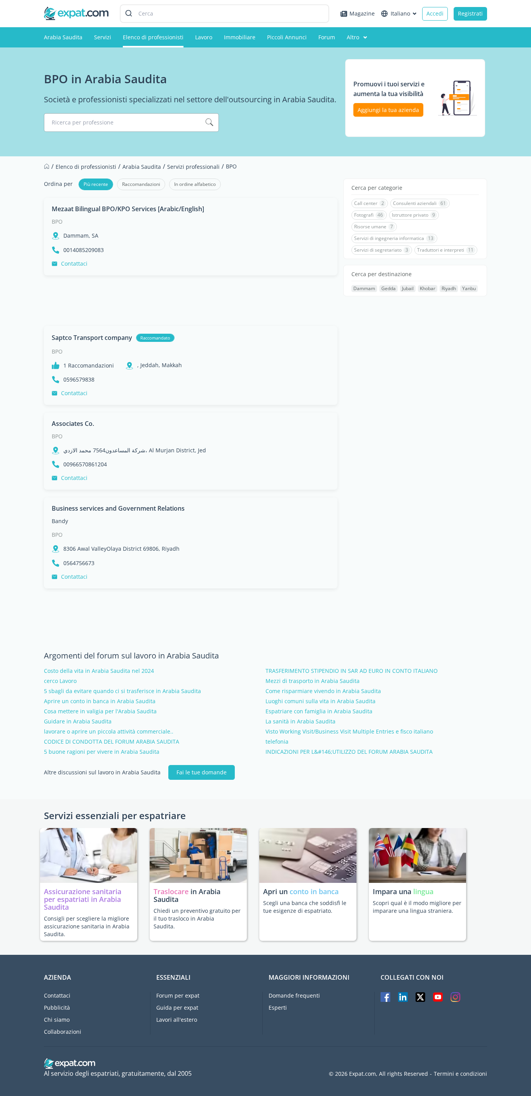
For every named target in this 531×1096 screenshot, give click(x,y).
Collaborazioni (62, 1031)
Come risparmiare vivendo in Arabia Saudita (323, 691)
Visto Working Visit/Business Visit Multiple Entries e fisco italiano (349, 731)
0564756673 (78, 563)
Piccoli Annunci (287, 37)
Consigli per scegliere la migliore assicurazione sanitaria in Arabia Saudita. (86, 926)
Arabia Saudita (63, 37)
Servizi (102, 37)
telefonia (277, 741)
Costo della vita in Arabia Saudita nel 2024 (99, 671)
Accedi (435, 13)
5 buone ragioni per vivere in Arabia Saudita (101, 752)
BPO (57, 221)
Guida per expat (177, 1007)
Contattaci (74, 263)
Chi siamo (57, 1019)
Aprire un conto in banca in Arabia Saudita (99, 701)
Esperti (278, 1007)
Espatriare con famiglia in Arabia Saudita (319, 711)
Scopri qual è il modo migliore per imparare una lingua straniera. (417, 906)
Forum (326, 37)
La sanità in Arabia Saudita (300, 721)
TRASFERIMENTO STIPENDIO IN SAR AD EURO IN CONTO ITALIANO (352, 671)
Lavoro (203, 37)
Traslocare (172, 891)
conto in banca (314, 891)
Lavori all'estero (176, 1019)
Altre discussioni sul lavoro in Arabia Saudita (102, 772)
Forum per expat (177, 995)
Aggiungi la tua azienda (388, 110)
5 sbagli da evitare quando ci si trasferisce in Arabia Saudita (122, 691)
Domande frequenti (294, 995)
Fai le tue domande (201, 772)
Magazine (362, 13)
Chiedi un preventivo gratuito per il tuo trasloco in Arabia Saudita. (197, 918)
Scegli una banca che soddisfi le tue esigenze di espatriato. (304, 906)
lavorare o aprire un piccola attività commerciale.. (108, 731)
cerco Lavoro (60, 681)
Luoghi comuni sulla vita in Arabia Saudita (321, 701)
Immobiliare (239, 37)
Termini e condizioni (460, 1074)
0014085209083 (83, 250)
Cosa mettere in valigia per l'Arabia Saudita (100, 711)
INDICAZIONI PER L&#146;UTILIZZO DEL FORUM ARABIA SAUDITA (349, 752)
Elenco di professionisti (153, 37)
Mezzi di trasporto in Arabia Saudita (313, 681)
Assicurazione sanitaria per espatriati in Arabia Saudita (82, 899)
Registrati (470, 13)
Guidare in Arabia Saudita (78, 721)
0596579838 (78, 379)
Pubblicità (57, 1007)
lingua (423, 891)
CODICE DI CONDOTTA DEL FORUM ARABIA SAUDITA (111, 741)
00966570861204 (85, 464)
